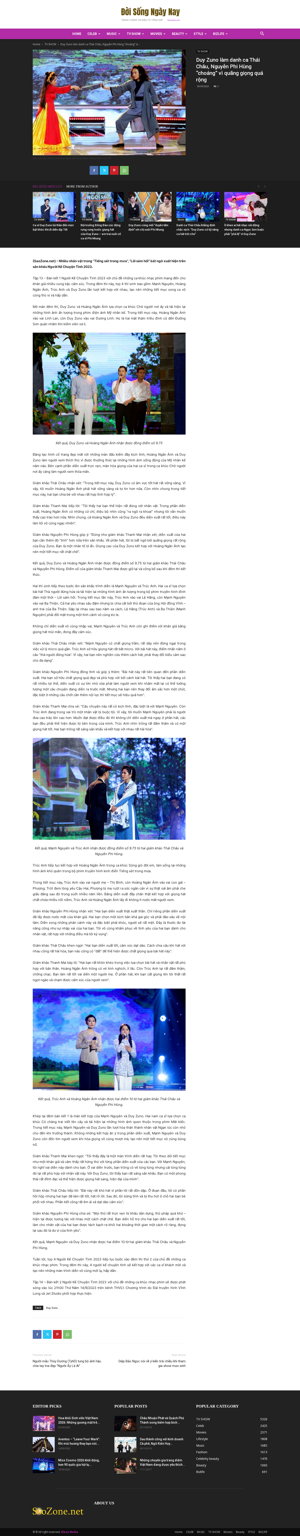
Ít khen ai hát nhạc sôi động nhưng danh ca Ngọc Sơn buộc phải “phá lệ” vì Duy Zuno (244, 230)
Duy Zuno (52, 1307)
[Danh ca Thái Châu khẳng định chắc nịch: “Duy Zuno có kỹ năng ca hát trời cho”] (197, 207)
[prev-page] (258, 186)
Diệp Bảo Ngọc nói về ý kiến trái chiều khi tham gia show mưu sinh (152, 1363)
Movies (156, 34)
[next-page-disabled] (265, 186)
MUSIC (112, 34)
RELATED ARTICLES (47, 186)
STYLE (198, 34)
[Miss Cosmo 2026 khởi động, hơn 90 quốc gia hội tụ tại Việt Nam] (44, 1465)
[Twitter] (104, 170)
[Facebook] (94, 170)
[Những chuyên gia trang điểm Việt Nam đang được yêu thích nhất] (125, 1465)
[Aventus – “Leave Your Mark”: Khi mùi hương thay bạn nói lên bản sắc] (44, 1444)
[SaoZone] (150, 14)
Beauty (178, 34)
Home (76, 34)
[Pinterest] (114, 170)
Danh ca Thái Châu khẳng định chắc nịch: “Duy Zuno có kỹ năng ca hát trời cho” (197, 230)
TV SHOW (134, 34)
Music (181, 219)
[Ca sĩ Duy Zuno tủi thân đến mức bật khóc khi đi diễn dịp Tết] (54, 207)
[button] (262, 34)
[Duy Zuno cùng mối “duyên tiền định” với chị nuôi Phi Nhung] (150, 207)
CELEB (92, 34)
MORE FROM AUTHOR (82, 186)
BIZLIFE (218, 34)
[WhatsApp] (124, 170)
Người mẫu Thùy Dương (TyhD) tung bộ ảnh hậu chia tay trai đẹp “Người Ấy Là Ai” (67, 1363)
